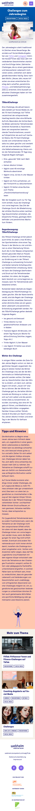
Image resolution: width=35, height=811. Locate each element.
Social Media (23, 18)
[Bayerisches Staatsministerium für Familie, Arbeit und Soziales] (17, 794)
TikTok (11, 56)
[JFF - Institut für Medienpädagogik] (17, 783)
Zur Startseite (8, 3)
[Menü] (31, 3)
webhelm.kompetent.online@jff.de (17, 753)
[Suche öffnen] (25, 3)
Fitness (5, 87)
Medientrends (11, 18)
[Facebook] (13, 767)
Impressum (17, 759)
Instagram (22, 56)
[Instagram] (21, 767)
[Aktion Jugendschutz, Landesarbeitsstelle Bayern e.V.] (17, 805)
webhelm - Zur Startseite (17, 747)
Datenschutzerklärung (17, 757)
